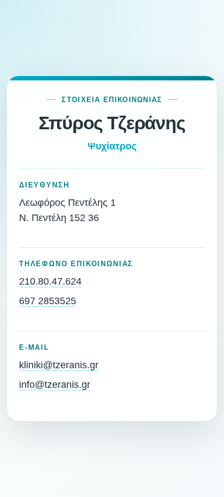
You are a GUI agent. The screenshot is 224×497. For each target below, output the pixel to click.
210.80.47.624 (50, 281)
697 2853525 (47, 300)
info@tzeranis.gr (54, 384)
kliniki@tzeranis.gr (58, 365)
